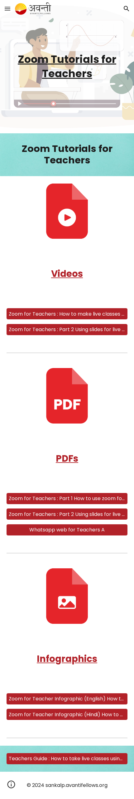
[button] (7, 8)
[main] (67, 66)
